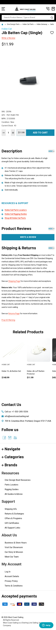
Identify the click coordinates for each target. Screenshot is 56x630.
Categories (14, 457)
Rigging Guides (11, 489)
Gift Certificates (12, 523)
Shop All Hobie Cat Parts (15, 218)
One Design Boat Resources (17, 480)
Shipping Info (11, 509)
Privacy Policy (11, 581)
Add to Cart (40, 132)
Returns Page (14, 313)
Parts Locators (11, 484)
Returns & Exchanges (14, 513)
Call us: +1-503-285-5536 (16, 411)
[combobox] (28, 17)
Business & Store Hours (16, 542)
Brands (11, 465)
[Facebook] (4, 437)
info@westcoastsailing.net (17, 416)
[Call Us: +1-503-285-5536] (48, 8)
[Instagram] (10, 437)
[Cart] (53, 8)
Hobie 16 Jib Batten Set (11, 371)
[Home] (3, 24)
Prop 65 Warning (8, 320)
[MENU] (3, 8)
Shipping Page (14, 281)
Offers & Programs (13, 518)
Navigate (12, 449)
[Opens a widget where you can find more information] (46, 625)
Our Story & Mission (14, 552)
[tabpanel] (38, 362)
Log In (7, 571)
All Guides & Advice (14, 494)
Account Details (12, 576)
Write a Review (8, 38)
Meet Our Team (12, 556)
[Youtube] (15, 437)
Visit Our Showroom (14, 547)
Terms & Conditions (14, 585)
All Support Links (12, 527)
